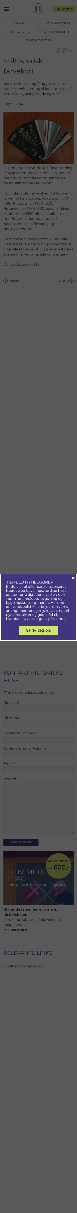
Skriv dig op (38, 630)
